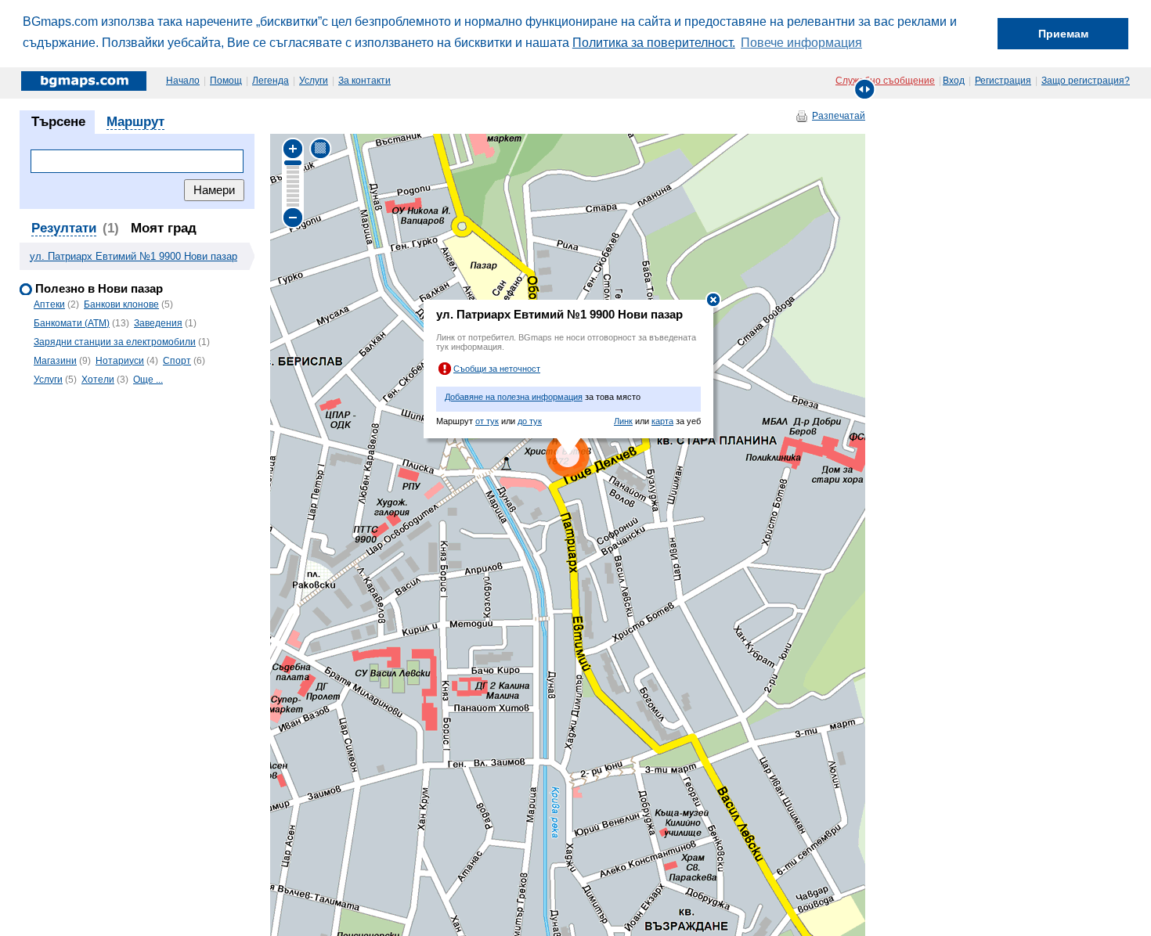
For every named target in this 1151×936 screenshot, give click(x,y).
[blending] (320, 148)
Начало (183, 80)
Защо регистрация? (1085, 80)
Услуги (313, 80)
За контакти (364, 80)
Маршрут (135, 121)
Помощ (226, 80)
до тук (530, 421)
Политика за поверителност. (653, 42)
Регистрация (1003, 80)
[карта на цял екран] (864, 88)
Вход (954, 80)
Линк (623, 421)
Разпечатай (838, 115)
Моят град (164, 228)
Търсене (58, 121)
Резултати (63, 228)
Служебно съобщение (885, 80)
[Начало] (85, 80)
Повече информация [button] (801, 42)
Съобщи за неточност (496, 368)
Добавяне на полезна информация (514, 396)
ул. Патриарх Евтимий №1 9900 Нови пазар (133, 256)
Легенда (270, 80)
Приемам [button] (1063, 33)
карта (662, 421)
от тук (487, 421)
